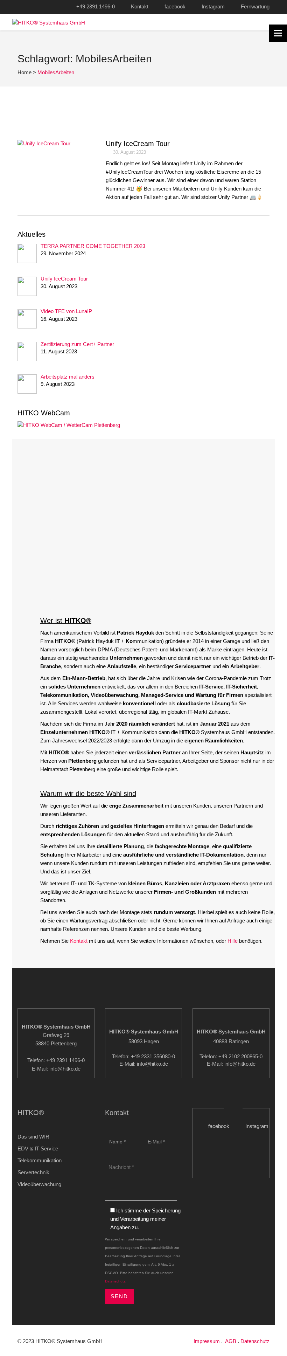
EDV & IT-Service (38, 1148)
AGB (230, 1341)
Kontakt (139, 6)
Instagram (213, 6)
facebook (175, 6)
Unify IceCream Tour (138, 143)
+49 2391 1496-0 (95, 6)
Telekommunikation (40, 1160)
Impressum (207, 1341)
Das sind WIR (33, 1137)
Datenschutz (115, 1281)
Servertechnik (33, 1172)
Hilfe (232, 941)
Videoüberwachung (39, 1184)
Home (24, 72)
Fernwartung (255, 6)
